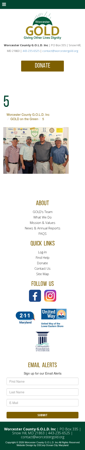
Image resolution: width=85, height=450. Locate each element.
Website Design (25, 445)
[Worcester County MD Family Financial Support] (42, 25)
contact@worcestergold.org (60, 51)
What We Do (42, 217)
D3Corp (41, 445)
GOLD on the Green (24, 119)
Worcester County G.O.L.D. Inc (28, 114)
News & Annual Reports (42, 228)
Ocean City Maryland (57, 445)
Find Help (42, 257)
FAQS (43, 233)
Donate (42, 263)
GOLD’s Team (43, 212)
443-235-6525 (30, 51)
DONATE (42, 66)
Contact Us (42, 268)
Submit (42, 415)
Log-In (42, 252)
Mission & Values (42, 222)
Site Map (42, 274)
